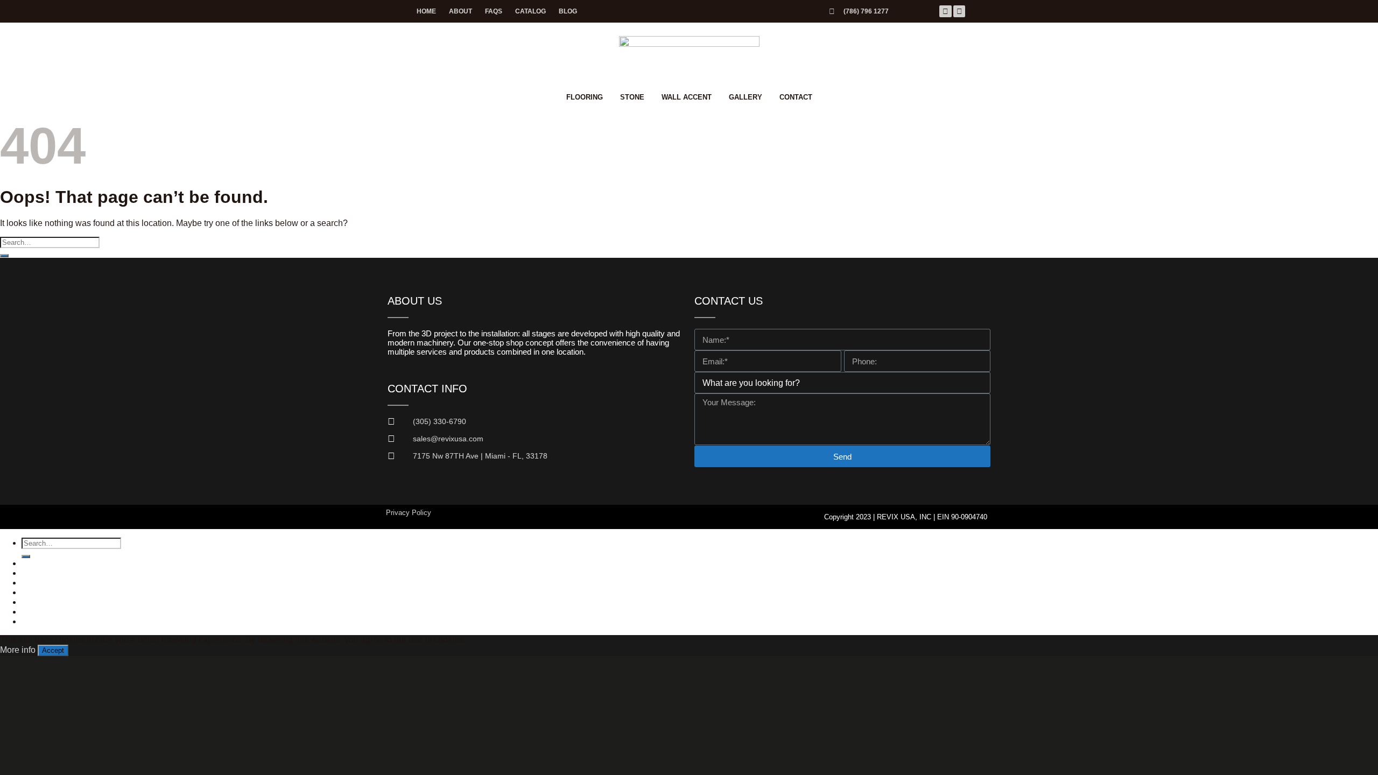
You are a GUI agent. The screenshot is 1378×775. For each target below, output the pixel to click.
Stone (632, 97)
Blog (568, 11)
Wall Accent (687, 97)
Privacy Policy (408, 513)
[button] (42, 611)
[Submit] (4, 255)
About (460, 11)
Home (426, 11)
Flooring (584, 97)
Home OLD (43, 563)
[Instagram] (959, 11)
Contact (795, 97)
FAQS (493, 11)
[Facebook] (945, 11)
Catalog (530, 11)
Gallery (745, 97)
